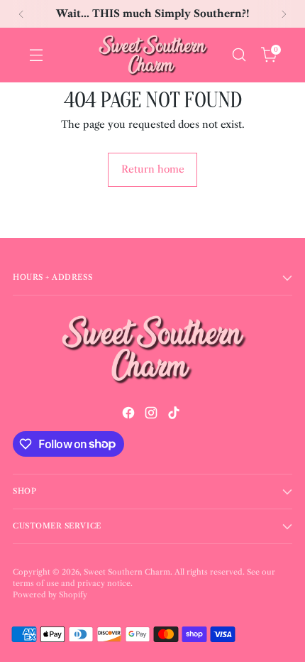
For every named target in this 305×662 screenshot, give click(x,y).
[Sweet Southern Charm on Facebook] (129, 415)
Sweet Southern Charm (127, 572)
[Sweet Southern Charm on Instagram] (152, 415)
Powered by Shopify (50, 594)
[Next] (283, 14)
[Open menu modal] (35, 55)
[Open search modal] (238, 55)
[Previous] (21, 14)
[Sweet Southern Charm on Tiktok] (175, 415)
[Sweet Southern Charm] (152, 55)
